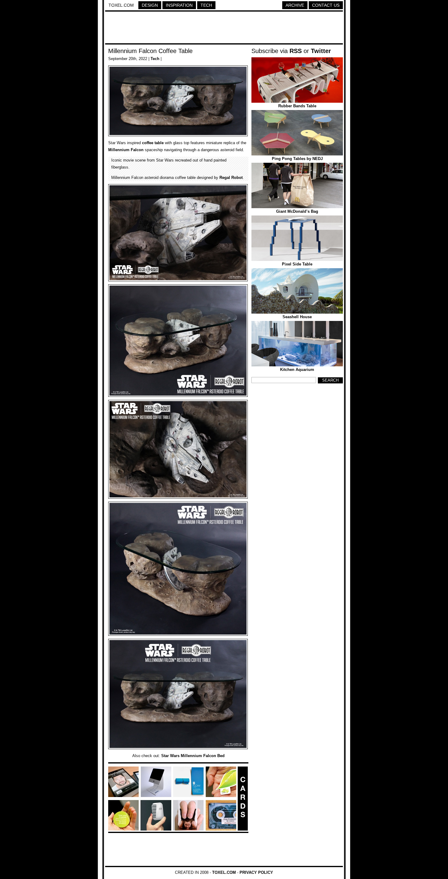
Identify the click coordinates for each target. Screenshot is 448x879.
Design (150, 5)
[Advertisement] (224, 28)
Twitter (321, 51)
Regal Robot (231, 177)
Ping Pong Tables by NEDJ (297, 158)
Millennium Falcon (126, 150)
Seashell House (297, 317)
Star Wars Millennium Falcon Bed (193, 755)
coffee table (153, 143)
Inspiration (179, 5)
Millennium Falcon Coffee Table (150, 51)
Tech (206, 5)
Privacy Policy (256, 872)
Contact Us (326, 5)
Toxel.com (121, 5)
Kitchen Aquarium (297, 369)
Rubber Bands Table (297, 106)
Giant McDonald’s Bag (297, 211)
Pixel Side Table (297, 264)
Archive (295, 5)
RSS (296, 51)
